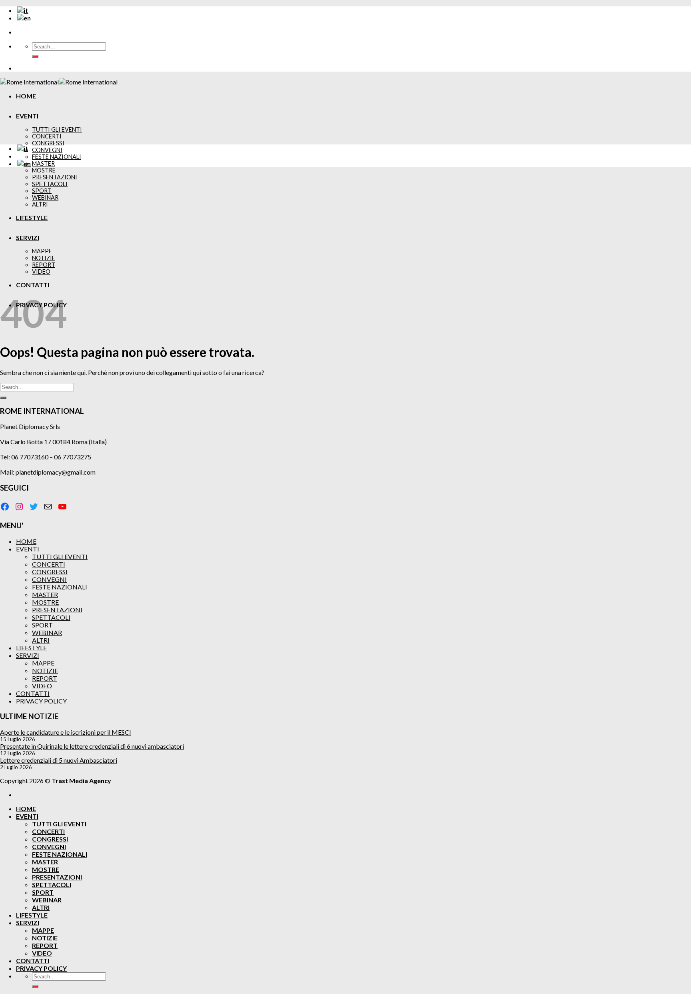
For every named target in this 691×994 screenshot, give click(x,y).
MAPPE (42, 251)
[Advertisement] (345, 230)
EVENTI (27, 116)
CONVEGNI (47, 149)
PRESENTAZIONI (54, 177)
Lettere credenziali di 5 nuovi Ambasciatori (58, 760)
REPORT (43, 264)
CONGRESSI (48, 143)
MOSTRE (44, 170)
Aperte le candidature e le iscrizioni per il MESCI (65, 732)
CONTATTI (32, 285)
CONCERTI (47, 136)
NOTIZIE (43, 258)
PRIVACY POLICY (41, 701)
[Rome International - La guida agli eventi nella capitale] (59, 82)
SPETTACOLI (50, 183)
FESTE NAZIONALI (56, 156)
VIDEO (41, 271)
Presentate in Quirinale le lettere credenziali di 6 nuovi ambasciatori (92, 746)
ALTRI (40, 204)
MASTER (43, 163)
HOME (26, 96)
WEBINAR (45, 197)
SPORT (42, 190)
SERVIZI (27, 237)
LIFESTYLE (32, 217)
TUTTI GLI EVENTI (57, 129)
